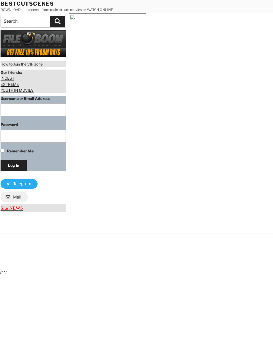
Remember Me (20, 151)
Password (9, 124)
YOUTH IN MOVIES (17, 90)
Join (16, 64)
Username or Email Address (25, 98)
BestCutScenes (27, 4)
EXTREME (10, 84)
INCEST (7, 78)
